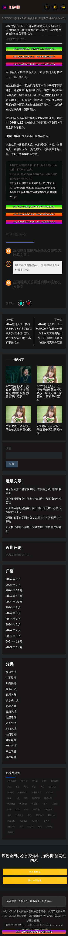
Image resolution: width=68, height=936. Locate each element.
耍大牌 (46, 821)
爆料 (45, 804)
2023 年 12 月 (14, 641)
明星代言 (36, 798)
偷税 (44, 781)
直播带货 (36, 810)
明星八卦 (11, 706)
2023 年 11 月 (14, 647)
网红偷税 (40, 815)
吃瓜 (26, 787)
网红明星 (11, 751)
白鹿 (17, 810)
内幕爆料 (11, 677)
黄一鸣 (49, 827)
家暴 (9, 798)
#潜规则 (24, 781)
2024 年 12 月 (14, 590)
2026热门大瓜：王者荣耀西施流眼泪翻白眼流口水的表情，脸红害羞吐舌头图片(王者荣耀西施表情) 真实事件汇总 (33, 30)
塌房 (34, 787)
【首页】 (48, 95)
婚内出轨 (49, 793)
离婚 (9, 815)
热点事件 (11, 723)
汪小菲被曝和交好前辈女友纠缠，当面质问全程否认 (33, 501)
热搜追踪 (11, 717)
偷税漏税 (54, 781)
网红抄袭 (23, 821)
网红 (30, 815)
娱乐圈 (10, 793)
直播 (26, 810)
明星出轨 (11, 804)
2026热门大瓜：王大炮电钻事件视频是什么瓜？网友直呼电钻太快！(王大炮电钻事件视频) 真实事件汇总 (49, 333)
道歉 (21, 827)
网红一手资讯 (35, 881)
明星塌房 (23, 804)
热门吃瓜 (11, 729)
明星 (26, 798)
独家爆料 (11, 740)
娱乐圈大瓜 (12, 700)
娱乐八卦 (52, 787)
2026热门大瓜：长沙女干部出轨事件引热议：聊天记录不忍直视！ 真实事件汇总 (49, 393)
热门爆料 (11, 734)
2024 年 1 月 (13, 636)
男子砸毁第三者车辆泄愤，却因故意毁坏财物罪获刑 (33, 491)
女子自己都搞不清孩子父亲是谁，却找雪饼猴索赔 (33, 529)
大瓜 (42, 787)
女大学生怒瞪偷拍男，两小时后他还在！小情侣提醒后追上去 (33, 510)
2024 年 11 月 (14, 596)
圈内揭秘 (11, 683)
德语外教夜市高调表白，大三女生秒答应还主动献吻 (33, 520)
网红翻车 (35, 821)
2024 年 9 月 (13, 607)
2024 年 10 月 (14, 602)
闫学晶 (30, 827)
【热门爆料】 (14, 136)
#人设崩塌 (11, 781)
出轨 (17, 787)
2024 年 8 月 (13, 613)
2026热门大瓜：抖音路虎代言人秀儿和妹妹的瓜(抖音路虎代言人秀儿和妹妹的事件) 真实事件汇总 (19, 333)
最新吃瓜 (11, 712)
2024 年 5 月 (13, 624)
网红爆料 (11, 757)
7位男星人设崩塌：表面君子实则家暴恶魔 (49, 429)
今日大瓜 (11, 672)
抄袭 (17, 798)
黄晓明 (10, 832)
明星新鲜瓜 (35, 872)
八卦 (9, 787)
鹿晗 (40, 827)
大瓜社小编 (18, 39)
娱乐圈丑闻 (22, 793)
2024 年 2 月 (13, 630)
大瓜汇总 (11, 689)
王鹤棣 (55, 804)
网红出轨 (52, 815)
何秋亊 (35, 781)
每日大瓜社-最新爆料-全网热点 (31, 18)
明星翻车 (35, 804)
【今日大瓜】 (16, 122)
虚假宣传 (11, 827)
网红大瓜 (55, 18)
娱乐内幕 (11, 694)
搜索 (8, 448)
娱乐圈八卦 (36, 793)
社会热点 (48, 810)
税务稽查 (19, 815)
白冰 (9, 810)
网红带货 (11, 821)
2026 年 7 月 (13, 585)
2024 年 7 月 (13, 619)
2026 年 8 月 (13, 579)
